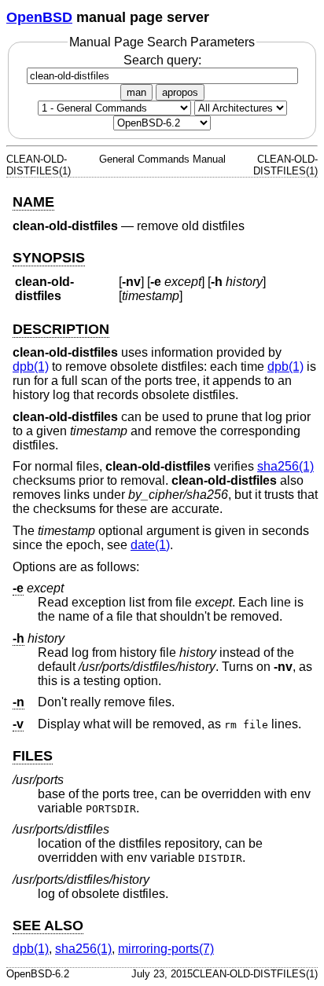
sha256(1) (285, 466)
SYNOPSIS (49, 258)
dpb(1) (31, 366)
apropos (180, 92)
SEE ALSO (48, 925)
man (136, 92)
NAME (33, 202)
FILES (33, 756)
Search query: (162, 60)
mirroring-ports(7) (166, 948)
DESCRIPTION (61, 329)
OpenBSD (39, 17)
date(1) (150, 545)
